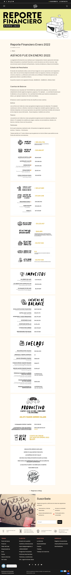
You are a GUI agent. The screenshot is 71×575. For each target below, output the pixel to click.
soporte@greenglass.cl (26, 546)
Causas (39, 546)
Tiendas (39, 549)
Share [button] (13, 50)
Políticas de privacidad (25, 554)
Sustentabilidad (41, 543)
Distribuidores (59, 546)
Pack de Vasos (5, 541)
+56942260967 (23, 549)
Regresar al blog (36, 490)
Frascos (3, 543)
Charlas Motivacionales (61, 543)
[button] (4, 6)
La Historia (40, 541)
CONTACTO (64, 1)
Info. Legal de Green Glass (26, 559)
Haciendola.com (30, 573)
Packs (3, 554)
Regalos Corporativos (61, 541)
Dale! (59, 522)
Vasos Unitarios (5, 557)
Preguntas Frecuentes (25, 551)
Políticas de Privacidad (7, 571)
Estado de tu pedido (24, 541)
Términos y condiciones (25, 557)
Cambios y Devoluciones (26, 543)
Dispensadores (5, 549)
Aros (2, 551)
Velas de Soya (5, 546)
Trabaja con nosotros (43, 551)
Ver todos (4, 559)
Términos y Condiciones (7, 573)
